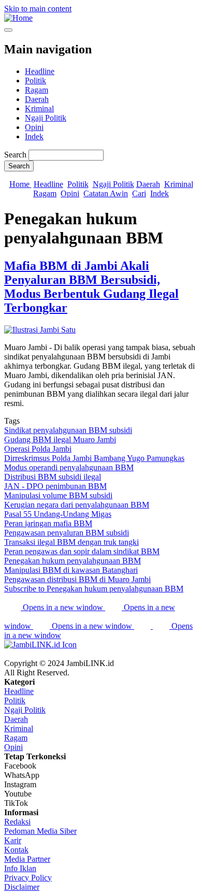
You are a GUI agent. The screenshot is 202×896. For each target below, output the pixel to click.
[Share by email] (143, 626)
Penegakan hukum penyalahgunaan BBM (72, 560)
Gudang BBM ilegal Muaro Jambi (60, 439)
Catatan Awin (105, 193)
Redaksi (17, 821)
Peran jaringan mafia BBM (48, 523)
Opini (34, 127)
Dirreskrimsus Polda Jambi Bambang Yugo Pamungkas (94, 458)
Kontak (16, 849)
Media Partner (27, 859)
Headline (39, 71)
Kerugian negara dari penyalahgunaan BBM (76, 504)
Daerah (37, 99)
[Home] (18, 17)
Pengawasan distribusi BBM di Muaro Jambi (77, 579)
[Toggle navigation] (8, 30)
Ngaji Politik (45, 117)
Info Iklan (20, 868)
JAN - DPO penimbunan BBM (55, 486)
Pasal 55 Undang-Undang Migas (57, 514)
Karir (12, 840)
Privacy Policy (28, 877)
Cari (139, 193)
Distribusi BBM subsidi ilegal (52, 476)
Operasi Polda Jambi (37, 448)
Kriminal (39, 108)
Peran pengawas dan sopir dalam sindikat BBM (82, 551)
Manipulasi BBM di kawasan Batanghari (71, 570)
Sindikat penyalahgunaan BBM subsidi (68, 430)
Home (20, 184)
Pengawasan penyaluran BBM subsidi (66, 532)
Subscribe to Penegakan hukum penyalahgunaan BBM (93, 588)
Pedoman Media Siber (40, 831)
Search (15, 154)
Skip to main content (37, 8)
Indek (34, 136)
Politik (35, 80)
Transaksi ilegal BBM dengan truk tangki (71, 542)
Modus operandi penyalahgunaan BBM (69, 467)
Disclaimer (21, 887)
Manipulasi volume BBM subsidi (58, 495)
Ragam (36, 89)
